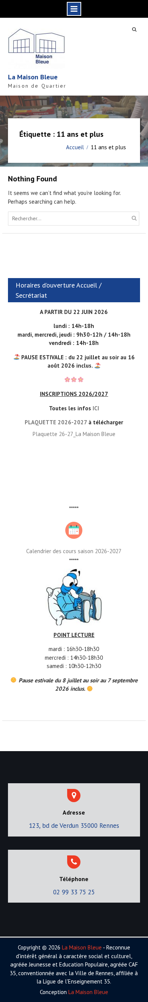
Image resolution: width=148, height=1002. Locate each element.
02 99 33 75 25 (74, 892)
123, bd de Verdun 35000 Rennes (74, 825)
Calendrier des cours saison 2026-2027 (73, 551)
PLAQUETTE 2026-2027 (56, 422)
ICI (96, 408)
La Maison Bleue (33, 77)
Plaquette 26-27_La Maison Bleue (74, 434)
